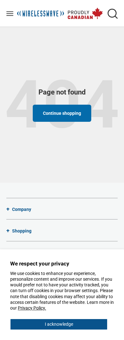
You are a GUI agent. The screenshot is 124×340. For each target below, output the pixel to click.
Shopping (21, 230)
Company (21, 209)
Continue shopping (62, 113)
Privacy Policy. (32, 308)
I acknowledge (59, 324)
